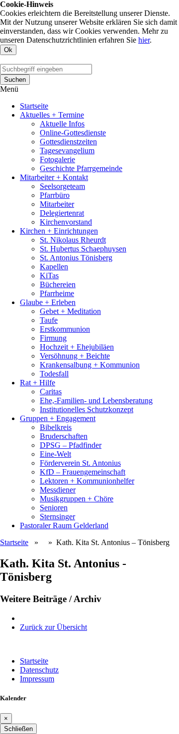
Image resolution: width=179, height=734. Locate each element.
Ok (8, 50)
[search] (46, 69)
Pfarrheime (57, 293)
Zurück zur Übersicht (53, 627)
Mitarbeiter (57, 204)
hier (144, 40)
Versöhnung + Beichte (75, 356)
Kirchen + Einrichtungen (59, 231)
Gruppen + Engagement (57, 418)
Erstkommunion (65, 329)
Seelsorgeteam (62, 186)
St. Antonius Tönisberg (76, 257)
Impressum (37, 678)
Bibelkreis (56, 427)
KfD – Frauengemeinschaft (82, 472)
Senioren (54, 507)
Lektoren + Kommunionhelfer (87, 481)
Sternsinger (57, 516)
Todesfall (54, 373)
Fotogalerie (57, 159)
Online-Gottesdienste (73, 132)
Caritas (51, 391)
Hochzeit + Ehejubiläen (77, 347)
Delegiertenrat (62, 213)
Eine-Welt (55, 454)
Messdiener (58, 490)
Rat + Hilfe (37, 382)
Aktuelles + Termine (52, 115)
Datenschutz (39, 670)
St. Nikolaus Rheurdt (73, 240)
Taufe (49, 320)
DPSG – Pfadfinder (70, 445)
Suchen (15, 79)
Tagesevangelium (67, 150)
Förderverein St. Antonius (80, 463)
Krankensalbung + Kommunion (90, 365)
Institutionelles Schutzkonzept (86, 409)
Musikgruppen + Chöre (76, 498)
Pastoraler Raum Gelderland (64, 525)
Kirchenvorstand (66, 222)
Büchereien (58, 284)
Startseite (34, 106)
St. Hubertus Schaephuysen (83, 249)
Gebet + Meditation (70, 311)
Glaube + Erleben (48, 302)
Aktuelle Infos (62, 124)
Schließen (18, 729)
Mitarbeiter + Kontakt (54, 177)
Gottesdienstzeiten (68, 141)
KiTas (49, 275)
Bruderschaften (64, 436)
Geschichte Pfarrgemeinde (81, 168)
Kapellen (54, 266)
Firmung (53, 338)
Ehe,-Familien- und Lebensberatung (96, 400)
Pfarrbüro (55, 195)
